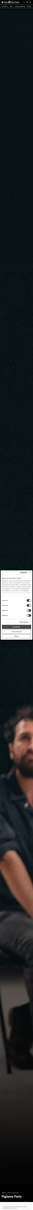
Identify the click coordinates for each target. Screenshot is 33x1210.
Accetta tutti (16, 627)
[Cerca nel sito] (24, 2)
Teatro (11, 6)
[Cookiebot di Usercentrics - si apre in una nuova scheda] (20, 573)
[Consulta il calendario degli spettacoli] (27, 2)
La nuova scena (15, 1192)
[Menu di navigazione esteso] (2, 2)
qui (19, 1206)
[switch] (29, 605)
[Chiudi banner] (30, 572)
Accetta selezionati (16, 631)
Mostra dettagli (24, 622)
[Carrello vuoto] (30, 2)
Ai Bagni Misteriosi (20, 6)
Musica (29, 6)
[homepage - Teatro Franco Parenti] (12, 2)
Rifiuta (16, 636)
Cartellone (5, 6)
